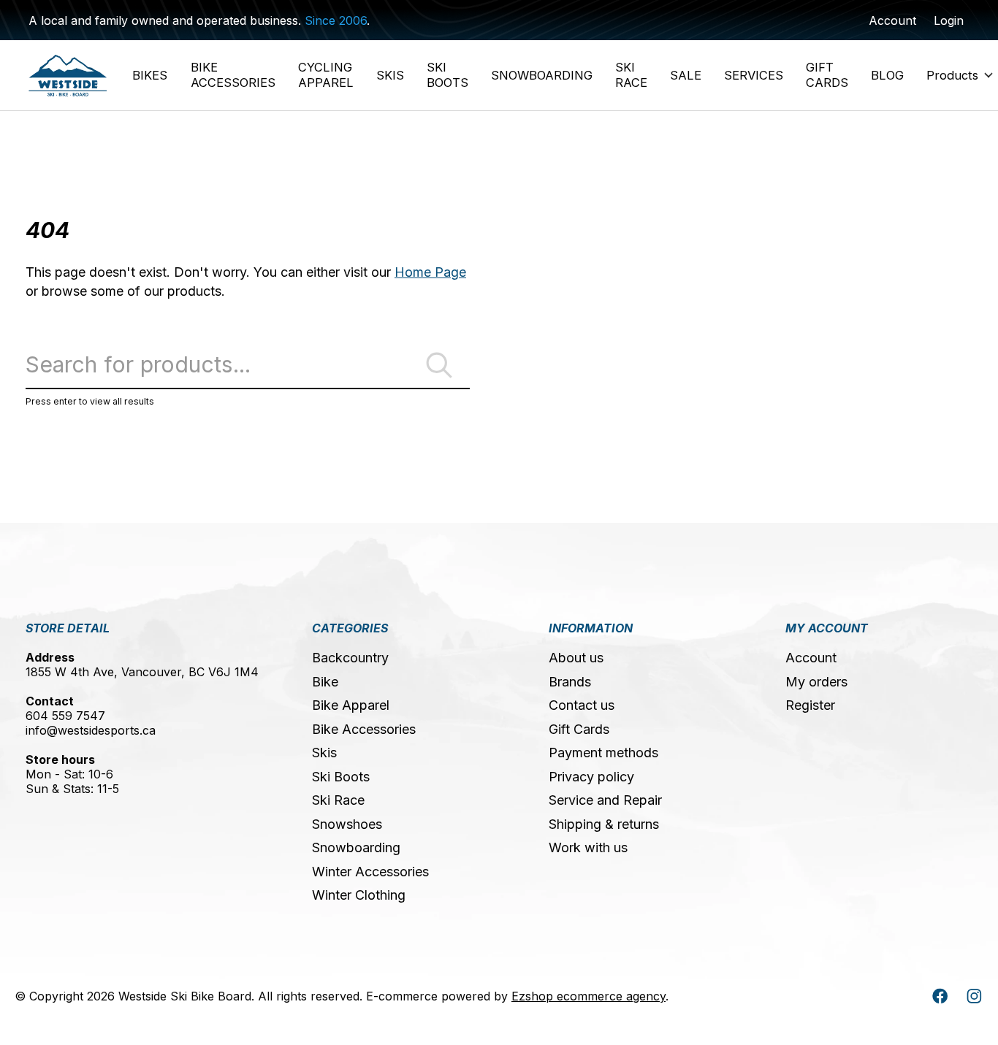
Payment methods (603, 752)
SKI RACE (631, 75)
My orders (816, 681)
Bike (325, 681)
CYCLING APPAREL (326, 75)
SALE (685, 75)
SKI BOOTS (447, 75)
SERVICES (753, 75)
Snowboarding (356, 847)
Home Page (430, 272)
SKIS (390, 75)
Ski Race (338, 800)
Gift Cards (579, 729)
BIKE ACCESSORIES (233, 75)
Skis (324, 752)
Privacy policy (591, 776)
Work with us (588, 847)
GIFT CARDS (827, 75)
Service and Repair (605, 800)
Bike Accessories (364, 729)
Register (810, 705)
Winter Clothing (358, 895)
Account (811, 657)
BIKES (149, 75)
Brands (570, 681)
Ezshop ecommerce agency (588, 996)
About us (576, 657)
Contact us (581, 705)
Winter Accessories (370, 871)
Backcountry (350, 657)
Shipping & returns (604, 824)
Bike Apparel (350, 705)
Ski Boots (341, 776)
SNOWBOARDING (542, 75)
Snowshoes (347, 824)
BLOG (887, 75)
